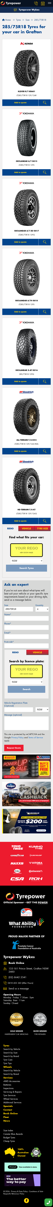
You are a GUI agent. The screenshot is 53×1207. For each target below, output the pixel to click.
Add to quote (20, 102)
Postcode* (9, 641)
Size (6, 605)
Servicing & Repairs (12, 1091)
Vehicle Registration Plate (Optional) (15, 704)
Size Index (8, 1130)
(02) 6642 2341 (17, 977)
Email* (7, 632)
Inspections (8, 1088)
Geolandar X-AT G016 (26, 370)
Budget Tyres (9, 1137)
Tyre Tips (7, 1063)
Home (8, 19)
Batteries (7, 1084)
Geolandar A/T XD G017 (26, 231)
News (6, 1120)
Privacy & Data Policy (19, 1191)
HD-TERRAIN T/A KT (26, 510)
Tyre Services (9, 1095)
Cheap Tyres (9, 1141)
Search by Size (10, 1052)
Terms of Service (35, 737)
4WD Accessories (11, 1081)
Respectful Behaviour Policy (13, 1194)
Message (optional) (13, 714)
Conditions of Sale (36, 1191)
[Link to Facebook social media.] (26, 1200)
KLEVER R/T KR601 (26, 91)
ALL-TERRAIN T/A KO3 (26, 440)
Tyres (6, 1045)
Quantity (39, 605)
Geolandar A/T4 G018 (26, 300)
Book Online (10, 1113)
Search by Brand (11, 1056)
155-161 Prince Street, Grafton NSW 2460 (29, 970)
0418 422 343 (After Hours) (20, 983)
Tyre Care (7, 1059)
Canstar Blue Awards (13, 1134)
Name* (7, 614)
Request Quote (14, 748)
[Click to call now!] (36, 3)
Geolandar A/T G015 (26, 161)
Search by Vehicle (11, 1049)
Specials (8, 1106)
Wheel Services (10, 1099)
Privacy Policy (17, 737)
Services (8, 1077)
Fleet (6, 1117)
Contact (7, 1109)
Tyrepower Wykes (28, 9)
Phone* (7, 623)
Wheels (7, 1066)
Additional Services (12, 1102)
